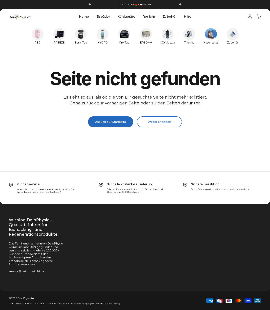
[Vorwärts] (180, 4)
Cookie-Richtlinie (23, 303)
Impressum (63, 303)
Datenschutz (39, 303)
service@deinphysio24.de (26, 271)
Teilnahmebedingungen (82, 303)
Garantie (52, 303)
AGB (11, 303)
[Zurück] (90, 4)
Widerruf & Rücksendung (108, 303)
